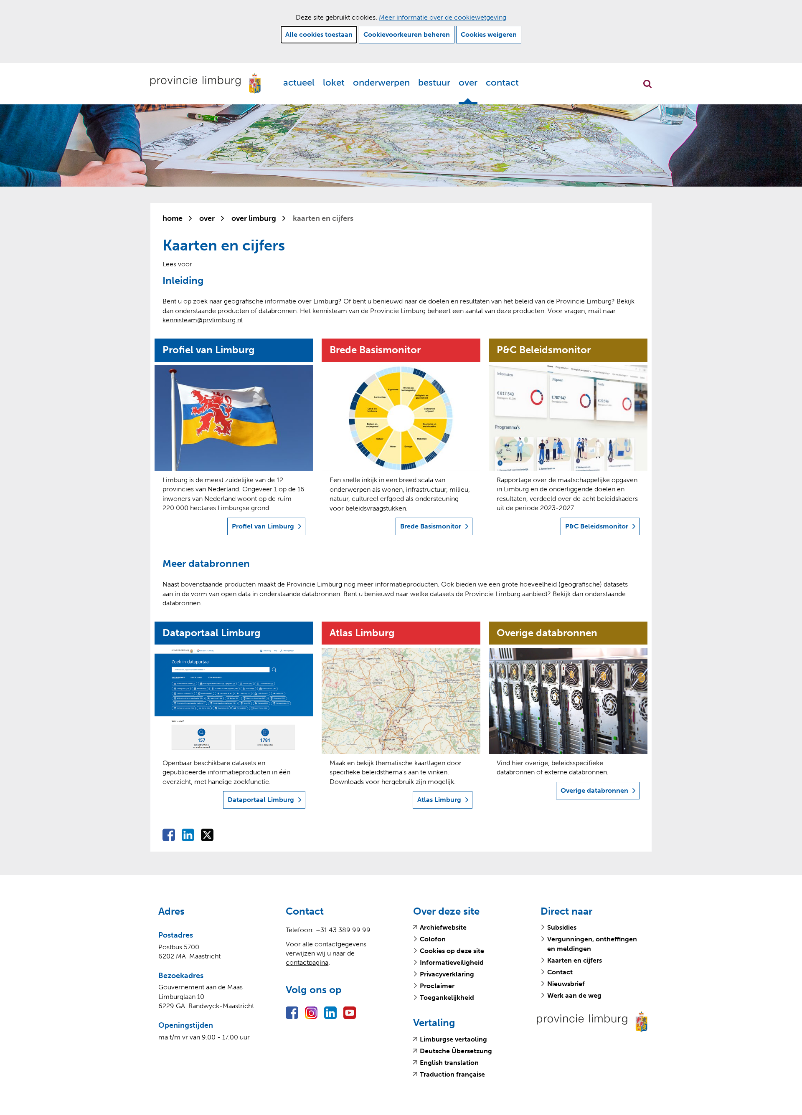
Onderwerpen (381, 82)
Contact (502, 82)
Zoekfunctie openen (647, 84)
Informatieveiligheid (452, 962)
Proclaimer (437, 986)
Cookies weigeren (489, 34)
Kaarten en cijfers (574, 960)
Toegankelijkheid (447, 997)
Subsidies (561, 927)
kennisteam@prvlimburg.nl (202, 320)
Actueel (299, 82)
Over (468, 82)
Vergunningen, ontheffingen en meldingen (592, 943)
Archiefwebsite (443, 927)
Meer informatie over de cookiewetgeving (442, 17)
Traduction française (452, 1074)
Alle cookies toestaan (319, 34)
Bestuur (434, 82)
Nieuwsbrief (566, 984)
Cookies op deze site (452, 951)
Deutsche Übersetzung (456, 1051)
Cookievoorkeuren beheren (406, 34)
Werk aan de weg (574, 995)
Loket (334, 82)
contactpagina (307, 962)
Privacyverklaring (447, 974)
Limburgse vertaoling (453, 1039)
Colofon (433, 939)
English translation (449, 1062)
